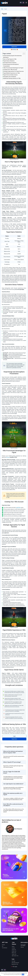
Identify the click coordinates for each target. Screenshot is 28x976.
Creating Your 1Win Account (10, 69)
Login (14, 736)
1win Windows (4, 947)
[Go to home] (14, 938)
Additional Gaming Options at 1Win (12, 78)
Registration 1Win (15, 964)
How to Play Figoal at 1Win (9, 59)
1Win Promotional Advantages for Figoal (13, 67)
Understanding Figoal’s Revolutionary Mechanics (12, 56)
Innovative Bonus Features (9, 62)
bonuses (8, 457)
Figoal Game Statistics (9, 60)
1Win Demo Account (15, 962)
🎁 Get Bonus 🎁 (14, 49)
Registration (14, 46)
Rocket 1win (14, 951)
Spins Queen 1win (15, 955)
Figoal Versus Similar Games (10, 74)
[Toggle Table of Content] (23, 54)
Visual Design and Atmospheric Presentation (11, 65)
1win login (13, 961)
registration (18, 507)
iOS (2, 946)
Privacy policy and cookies (23, 945)
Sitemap (22, 947)
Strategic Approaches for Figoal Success (13, 71)
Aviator (13, 946)
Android (3, 944)
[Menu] (26, 2)
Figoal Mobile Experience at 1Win (11, 73)
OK (23, 974)
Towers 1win (14, 954)
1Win (2, 9)
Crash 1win (14, 949)
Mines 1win (14, 952)
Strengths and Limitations (9, 76)
